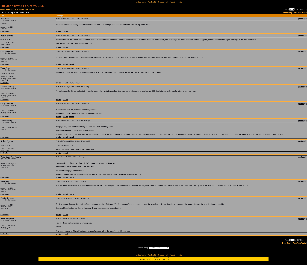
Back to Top (4, 31)
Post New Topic (300, 13)
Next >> (303, 9)
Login (179, 2)
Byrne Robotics (6, 9)
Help (166, 2)
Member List (152, 2)
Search (161, 2)
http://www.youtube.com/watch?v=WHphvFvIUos (75, 130)
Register (173, 2)
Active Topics (141, 2)
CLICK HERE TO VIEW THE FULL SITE (154, 260)
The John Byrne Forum (24, 9)
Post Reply (287, 13)
